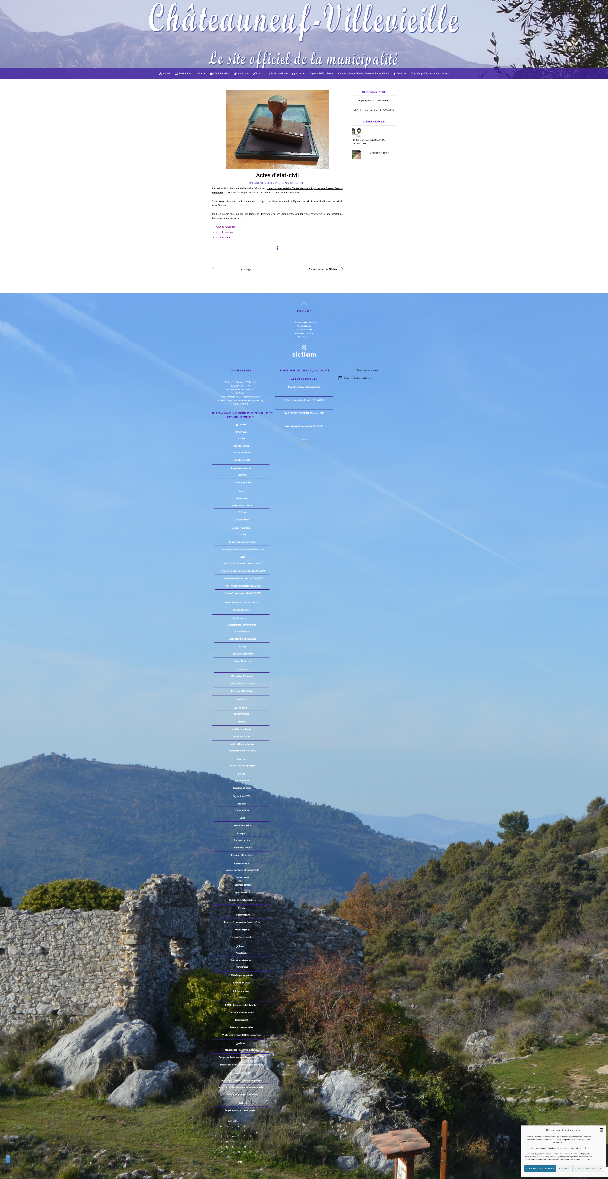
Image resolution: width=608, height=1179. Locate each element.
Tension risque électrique (242, 937)
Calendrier (242, 997)
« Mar (239, 1161)
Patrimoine (184, 73)
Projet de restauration (241, 468)
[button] (601, 1130)
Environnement (241, 863)
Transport (241, 833)
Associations (241, 953)
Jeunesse (242, 803)
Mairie (202, 73)
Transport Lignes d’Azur (242, 855)
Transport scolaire (242, 840)
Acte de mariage (224, 232)
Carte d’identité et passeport (242, 639)
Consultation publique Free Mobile (242, 1094)
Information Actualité (241, 505)
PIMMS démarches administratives (241, 1005)
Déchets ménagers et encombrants (242, 870)
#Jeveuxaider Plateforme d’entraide (241, 1050)
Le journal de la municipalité (242, 542)
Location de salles (241, 982)
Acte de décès (223, 237)
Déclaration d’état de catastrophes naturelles (241, 1064)
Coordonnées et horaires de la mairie (241, 602)
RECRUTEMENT (241, 714)
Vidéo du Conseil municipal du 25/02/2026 (374, 110)
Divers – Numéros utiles (241, 1027)
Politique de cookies (304, 329)
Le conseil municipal (241, 528)
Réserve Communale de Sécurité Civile (242, 922)
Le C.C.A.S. (241, 699)
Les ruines (242, 475)
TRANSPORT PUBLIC (242, 847)
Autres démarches (242, 661)
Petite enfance (242, 810)
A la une (299, 73)
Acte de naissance (225, 226)
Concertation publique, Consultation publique (363, 73)
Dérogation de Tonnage (242, 676)
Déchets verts (242, 877)
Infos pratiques (279, 73)
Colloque (242, 512)
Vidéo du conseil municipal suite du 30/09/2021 (243, 571)
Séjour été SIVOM (241, 796)
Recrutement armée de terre (242, 750)
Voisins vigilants (242, 929)
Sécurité (241, 908)
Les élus (242, 534)
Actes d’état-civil (277, 175)
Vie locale (243, 73)
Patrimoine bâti (242, 460)
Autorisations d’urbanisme (242, 683)
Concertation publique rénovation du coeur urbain (241, 1087)
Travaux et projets (241, 610)
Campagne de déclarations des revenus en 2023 (241, 1057)
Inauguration (242, 967)
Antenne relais (242, 519)
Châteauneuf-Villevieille (303, 322)
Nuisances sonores (242, 884)
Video (242, 557)
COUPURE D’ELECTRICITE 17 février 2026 (304, 413)
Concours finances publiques (242, 765)
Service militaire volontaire (241, 744)
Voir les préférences (587, 1168)
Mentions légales (304, 326)
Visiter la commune (241, 446)
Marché (241, 721)
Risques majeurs (242, 914)
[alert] (367, 378)
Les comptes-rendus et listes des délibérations (242, 549)
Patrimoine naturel (242, 452)
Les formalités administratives (285, 183)
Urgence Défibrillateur (321, 73)
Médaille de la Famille (241, 729)
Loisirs (260, 73)
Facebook (401, 73)
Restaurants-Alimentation (241, 1012)
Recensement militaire (309, 269)
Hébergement (241, 1020)
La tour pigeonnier (242, 482)
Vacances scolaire (242, 825)
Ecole (242, 818)
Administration (221, 73)
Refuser (564, 1168)
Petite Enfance (242, 780)
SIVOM (241, 774)
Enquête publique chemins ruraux (430, 73)
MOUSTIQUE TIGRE (379, 153)
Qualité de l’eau (242, 892)
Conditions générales (304, 333)
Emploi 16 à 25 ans (241, 736)
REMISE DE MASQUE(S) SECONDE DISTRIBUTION (368, 142)
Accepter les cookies (540, 1168)
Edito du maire (241, 498)
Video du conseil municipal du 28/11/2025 (243, 563)
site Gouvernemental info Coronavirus (242, 1035)
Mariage (234, 269)
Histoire (241, 438)
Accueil (166, 73)
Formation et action (242, 788)
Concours (241, 759)
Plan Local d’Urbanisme (242, 691)
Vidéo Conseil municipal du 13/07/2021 (243, 586)
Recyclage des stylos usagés (242, 900)
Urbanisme (241, 669)
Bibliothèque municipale (242, 975)
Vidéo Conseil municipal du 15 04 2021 (243, 593)
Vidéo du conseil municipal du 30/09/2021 (243, 578)
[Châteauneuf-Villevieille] (304, 56)
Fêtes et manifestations (242, 960)
